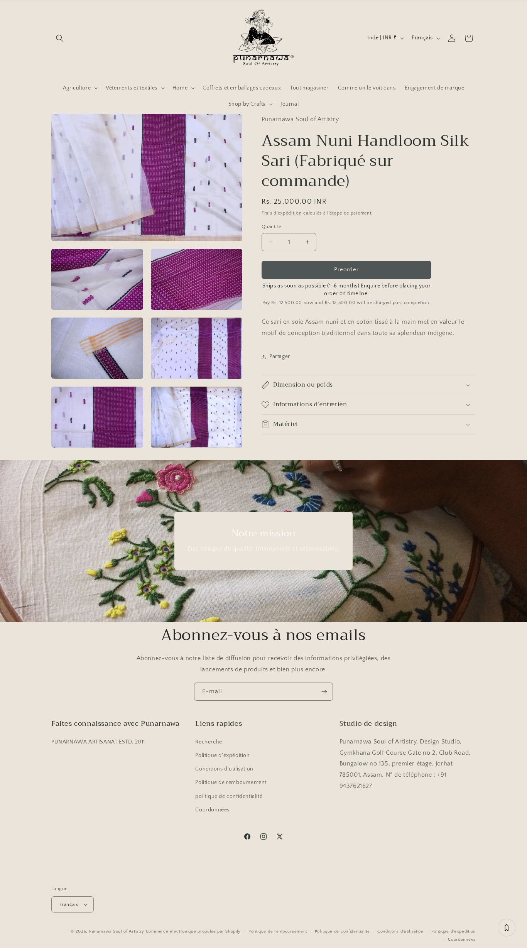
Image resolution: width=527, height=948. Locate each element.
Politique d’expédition (453, 931)
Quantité (271, 226)
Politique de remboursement (231, 782)
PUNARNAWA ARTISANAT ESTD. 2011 (98, 742)
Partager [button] (279, 356)
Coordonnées (212, 810)
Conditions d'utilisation (224, 769)
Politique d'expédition (222, 755)
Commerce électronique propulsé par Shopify (193, 931)
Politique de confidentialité (342, 931)
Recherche (208, 742)
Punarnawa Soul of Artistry (116, 931)
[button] (59, 38)
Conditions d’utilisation (400, 931)
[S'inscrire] (324, 692)
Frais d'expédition (282, 213)
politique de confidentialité (228, 796)
